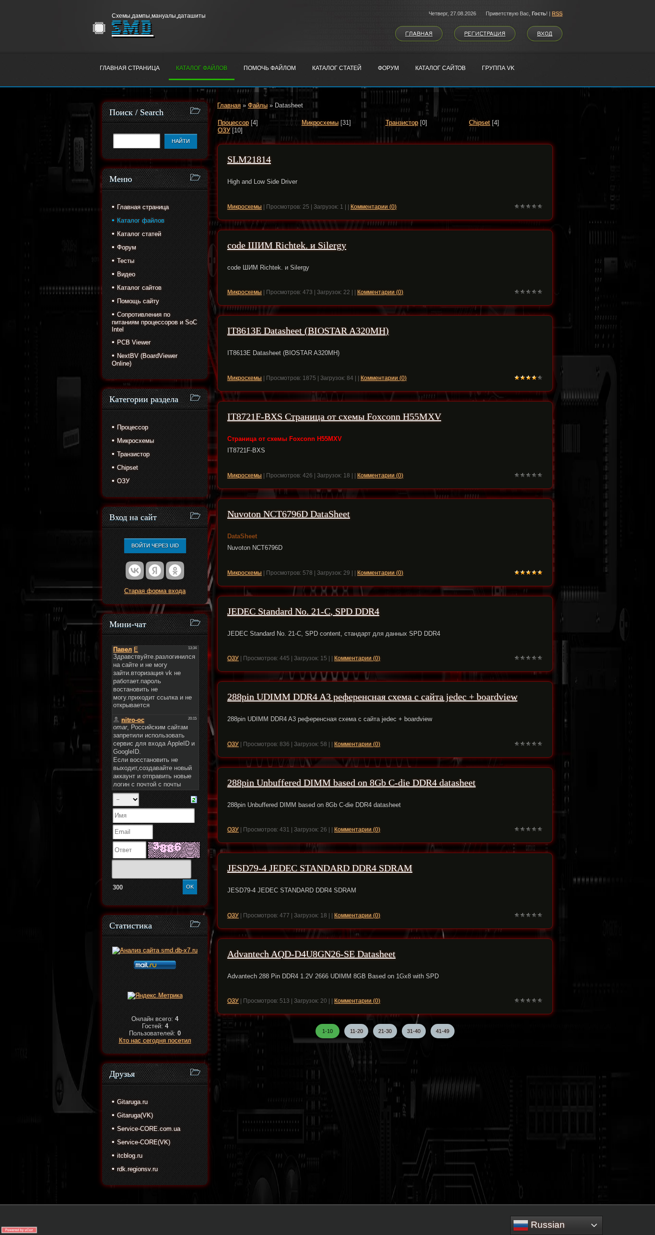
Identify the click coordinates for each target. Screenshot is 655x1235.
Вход (544, 33)
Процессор (233, 122)
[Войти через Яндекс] (155, 570)
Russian (546, 1225)
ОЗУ (224, 130)
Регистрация (484, 33)
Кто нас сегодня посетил (155, 1040)
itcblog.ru (129, 1155)
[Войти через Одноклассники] (175, 570)
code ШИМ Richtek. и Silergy (286, 245)
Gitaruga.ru (132, 1101)
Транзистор (402, 122)
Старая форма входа (155, 590)
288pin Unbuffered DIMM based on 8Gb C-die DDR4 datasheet (351, 782)
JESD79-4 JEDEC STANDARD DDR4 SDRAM (319, 868)
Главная (419, 33)
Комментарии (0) (374, 206)
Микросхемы (320, 122)
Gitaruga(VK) (135, 1115)
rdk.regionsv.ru (137, 1169)
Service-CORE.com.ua (148, 1128)
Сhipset (479, 122)
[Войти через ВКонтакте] (135, 570)
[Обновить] (194, 799)
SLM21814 (249, 159)
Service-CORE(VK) (143, 1142)
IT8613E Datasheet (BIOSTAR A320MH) (308, 330)
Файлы (258, 105)
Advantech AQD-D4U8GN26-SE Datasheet (311, 954)
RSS (557, 13)
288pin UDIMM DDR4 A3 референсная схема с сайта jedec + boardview (372, 696)
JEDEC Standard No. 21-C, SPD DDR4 (303, 611)
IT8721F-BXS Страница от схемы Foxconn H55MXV (334, 416)
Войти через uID (155, 545)
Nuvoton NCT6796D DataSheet (288, 514)
